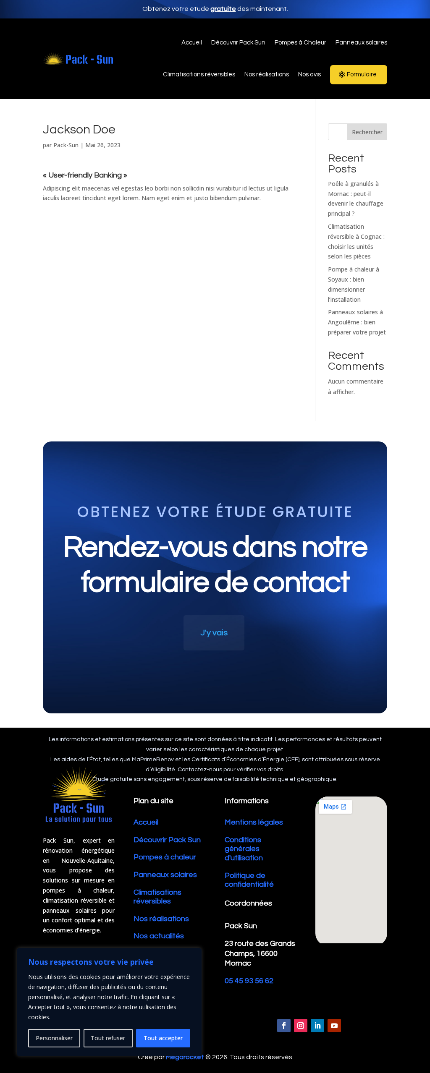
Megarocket (185, 1057)
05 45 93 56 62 (249, 981)
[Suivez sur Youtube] (334, 1025)
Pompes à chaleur (165, 857)
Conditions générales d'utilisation (244, 849)
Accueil (146, 822)
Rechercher (367, 132)
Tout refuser (108, 1038)
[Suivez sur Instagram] (300, 1025)
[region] (109, 1002)
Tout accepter (163, 1038)
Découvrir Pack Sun (167, 840)
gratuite (223, 8)
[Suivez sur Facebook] (284, 1025)
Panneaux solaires (165, 875)
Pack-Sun (66, 145)
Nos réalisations (161, 919)
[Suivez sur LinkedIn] (317, 1025)
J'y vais (214, 633)
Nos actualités (159, 936)
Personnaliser (54, 1038)
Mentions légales (254, 822)
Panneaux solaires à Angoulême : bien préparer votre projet (357, 322)
